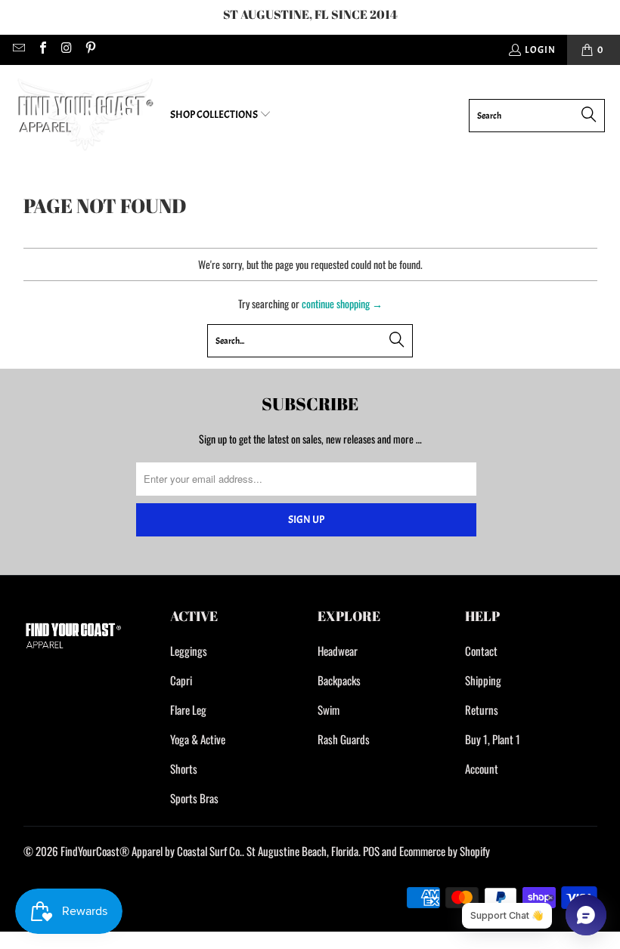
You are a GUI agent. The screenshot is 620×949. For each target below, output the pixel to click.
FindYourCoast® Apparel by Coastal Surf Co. (151, 850)
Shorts (183, 768)
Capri (181, 680)
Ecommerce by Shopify (444, 850)
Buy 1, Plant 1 (492, 739)
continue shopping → (342, 303)
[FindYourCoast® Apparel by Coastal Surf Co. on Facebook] (41, 50)
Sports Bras (194, 798)
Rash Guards (344, 739)
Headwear (338, 650)
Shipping (483, 680)
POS (371, 850)
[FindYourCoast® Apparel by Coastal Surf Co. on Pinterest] (89, 50)
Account (481, 768)
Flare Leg (188, 709)
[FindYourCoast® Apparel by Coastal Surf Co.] (85, 115)
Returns (481, 709)
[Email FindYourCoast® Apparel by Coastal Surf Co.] (18, 50)
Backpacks (339, 680)
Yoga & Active (197, 739)
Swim (328, 709)
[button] (220, 115)
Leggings (188, 650)
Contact (481, 650)
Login (540, 50)
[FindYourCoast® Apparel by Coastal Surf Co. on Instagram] (66, 50)
